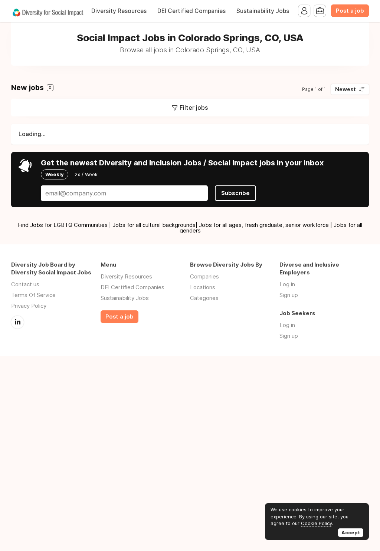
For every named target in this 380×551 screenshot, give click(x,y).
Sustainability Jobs (262, 10)
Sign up (288, 294)
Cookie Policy (316, 523)
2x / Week (86, 174)
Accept (350, 532)
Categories (204, 297)
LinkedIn (17, 322)
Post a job (350, 10)
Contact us (25, 284)
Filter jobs (194, 107)
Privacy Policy (28, 305)
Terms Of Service (33, 294)
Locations (202, 287)
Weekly (54, 174)
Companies (204, 276)
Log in (287, 284)
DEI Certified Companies (191, 10)
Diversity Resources (119, 10)
